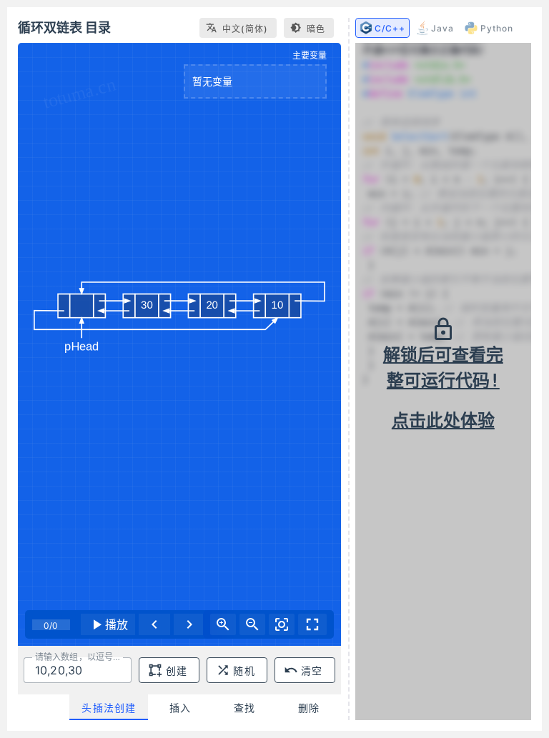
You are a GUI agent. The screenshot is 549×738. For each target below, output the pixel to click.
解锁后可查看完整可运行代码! (443, 368)
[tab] (108, 707)
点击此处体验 (443, 421)
